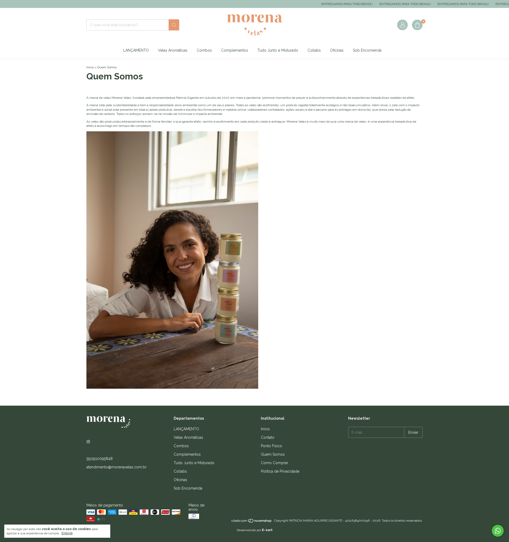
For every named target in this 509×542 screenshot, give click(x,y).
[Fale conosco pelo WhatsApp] (498, 531)
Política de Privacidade (280, 471)
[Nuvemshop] (251, 522)
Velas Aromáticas (172, 50)
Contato (267, 437)
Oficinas (337, 50)
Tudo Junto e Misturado (277, 50)
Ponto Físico (271, 446)
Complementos (234, 50)
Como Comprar (274, 463)
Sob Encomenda (367, 50)
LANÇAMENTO (136, 50)
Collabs (314, 50)
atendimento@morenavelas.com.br (116, 467)
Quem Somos (273, 454)
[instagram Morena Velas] (88, 442)
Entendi (67, 533)
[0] (417, 25)
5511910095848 (99, 458)
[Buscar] (174, 24)
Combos (204, 50)
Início (90, 67)
